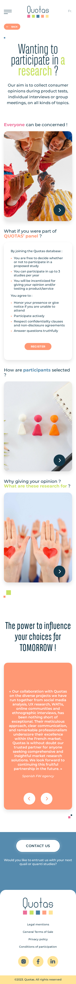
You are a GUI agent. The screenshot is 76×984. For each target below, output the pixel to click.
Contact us (38, 846)
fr (69, 11)
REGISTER (38, 346)
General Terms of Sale (38, 932)
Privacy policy (38, 939)
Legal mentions (38, 924)
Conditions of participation (38, 946)
